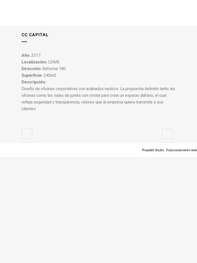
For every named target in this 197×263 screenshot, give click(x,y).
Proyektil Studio (153, 150)
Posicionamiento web (181, 150)
